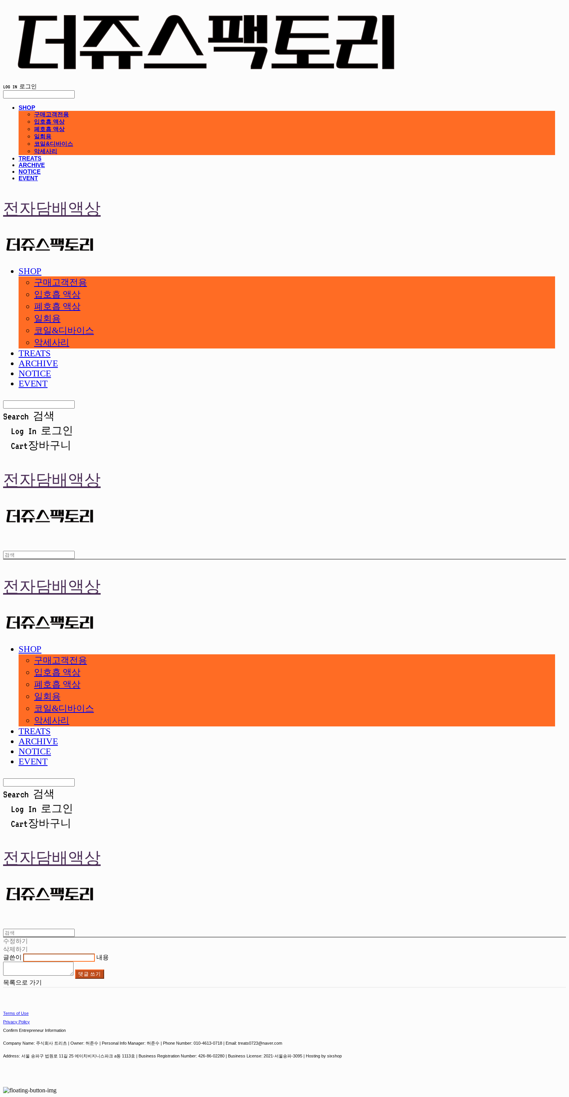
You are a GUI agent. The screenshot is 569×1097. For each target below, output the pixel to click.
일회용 (42, 136)
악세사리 (45, 151)
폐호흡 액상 (49, 129)
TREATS (30, 158)
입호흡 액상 (49, 121)
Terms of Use (16, 1013)
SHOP (27, 107)
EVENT (28, 178)
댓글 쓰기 (89, 974)
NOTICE (30, 171)
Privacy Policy (16, 1021)
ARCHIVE (32, 165)
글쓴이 (12, 957)
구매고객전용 (51, 114)
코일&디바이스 (53, 143)
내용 (102, 957)
